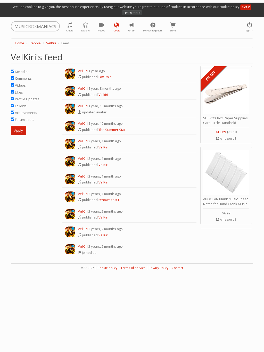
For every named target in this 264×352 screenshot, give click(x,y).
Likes (18, 92)
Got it (246, 7)
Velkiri (103, 94)
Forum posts (24, 119)
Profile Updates (26, 99)
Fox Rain (105, 76)
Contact (177, 268)
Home (19, 43)
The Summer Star (112, 129)
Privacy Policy (158, 268)
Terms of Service (133, 268)
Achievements (25, 112)
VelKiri (51, 43)
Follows (20, 106)
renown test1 (108, 199)
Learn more (132, 13)
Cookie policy (107, 268)
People (35, 43)
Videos (20, 85)
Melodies (21, 71)
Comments (23, 78)
